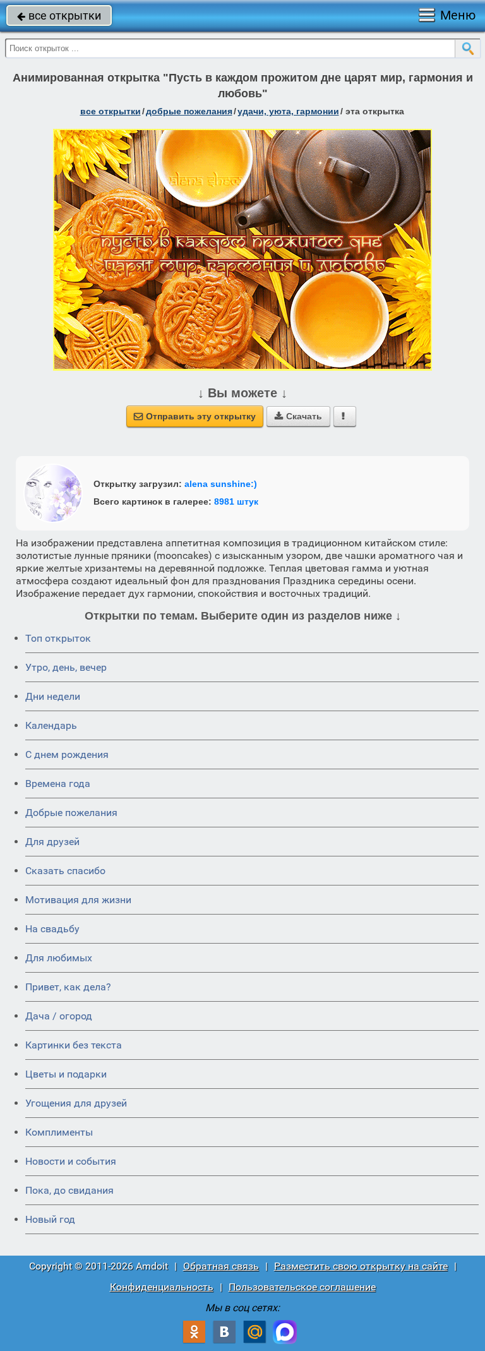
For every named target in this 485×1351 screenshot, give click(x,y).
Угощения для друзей (76, 1103)
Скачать (298, 416)
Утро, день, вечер (66, 667)
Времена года (57, 784)
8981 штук (236, 501)
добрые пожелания (189, 111)
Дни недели (52, 696)
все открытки (59, 15)
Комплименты (59, 1132)
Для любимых (58, 958)
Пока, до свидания (69, 1190)
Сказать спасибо (65, 871)
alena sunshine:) (220, 484)
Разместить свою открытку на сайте (361, 1266)
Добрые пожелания (71, 813)
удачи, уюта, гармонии (288, 111)
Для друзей (52, 842)
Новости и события (70, 1161)
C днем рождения (67, 754)
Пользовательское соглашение (302, 1287)
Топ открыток (58, 638)
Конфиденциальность (161, 1287)
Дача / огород (58, 1016)
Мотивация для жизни (78, 900)
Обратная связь (221, 1266)
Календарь (51, 725)
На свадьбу (52, 929)
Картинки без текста (73, 1045)
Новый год (50, 1219)
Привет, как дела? (68, 987)
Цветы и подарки (66, 1074)
